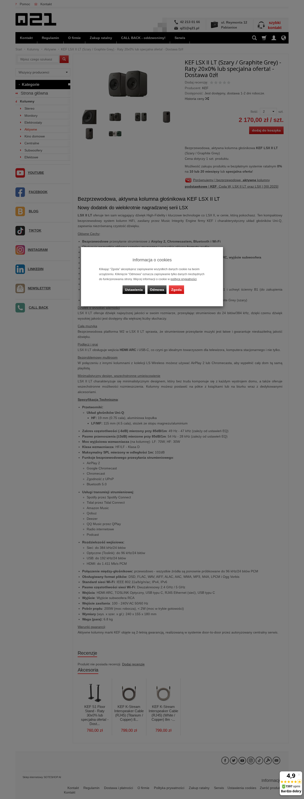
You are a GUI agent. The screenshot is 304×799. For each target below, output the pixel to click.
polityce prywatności (184, 279)
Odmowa (157, 290)
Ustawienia (134, 290)
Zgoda (176, 290)
